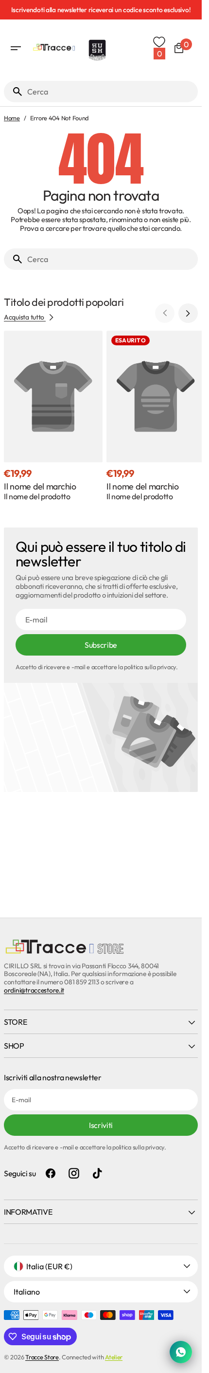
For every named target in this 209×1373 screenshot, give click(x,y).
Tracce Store (42, 1357)
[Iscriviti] (103, 9)
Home (12, 118)
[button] (15, 48)
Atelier (113, 1357)
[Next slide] (188, 313)
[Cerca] (13, 91)
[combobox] (110, 91)
